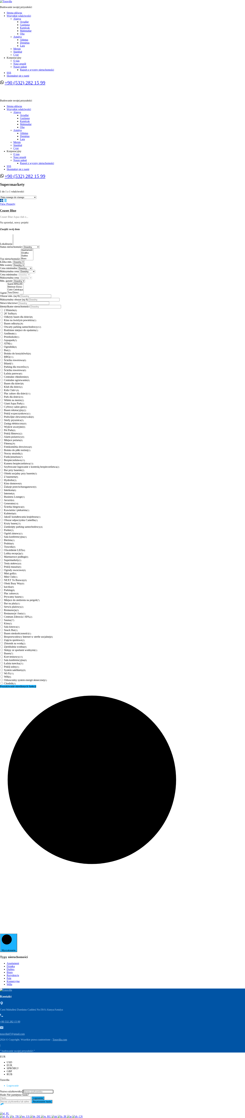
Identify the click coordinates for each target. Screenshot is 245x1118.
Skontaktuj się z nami (18, 75)
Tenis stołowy (12, 563)
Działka (11, 966)
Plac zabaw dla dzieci (17, 393)
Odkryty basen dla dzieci (18, 316)
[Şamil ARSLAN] (15, 284)
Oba (22, 33)
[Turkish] (15, 1116)
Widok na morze (14, 400)
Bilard (8, 363)
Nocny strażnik (13, 453)
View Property (7, 204)
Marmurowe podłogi (16, 556)
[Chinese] (77, 1116)
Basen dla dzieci (14, 383)
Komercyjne (13, 981)
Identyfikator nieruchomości (15, 306)
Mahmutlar (26, 30)
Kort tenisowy (13, 656)
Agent (3, 292)
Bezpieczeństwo (14, 460)
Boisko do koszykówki (17, 353)
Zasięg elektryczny (15, 423)
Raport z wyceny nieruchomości (37, 69)
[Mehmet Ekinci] (15, 287)
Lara (22, 45)
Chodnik (10, 683)
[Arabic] (69, 1116)
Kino (8, 623)
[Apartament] (27, 250)
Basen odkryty (13, 323)
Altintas (24, 39)
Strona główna (14, 12)
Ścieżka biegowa (14, 506)
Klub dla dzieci (13, 386)
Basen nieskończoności (17, 633)
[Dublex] (27, 255)
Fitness (9, 443)
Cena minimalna (9, 268)
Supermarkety (12, 560)
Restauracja (11, 610)
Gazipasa (25, 24)
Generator (11, 503)
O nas (16, 60)
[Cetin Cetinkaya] (15, 289)
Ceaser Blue (8, 210)
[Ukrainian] (55, 1116)
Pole (9, 978)
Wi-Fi (9, 673)
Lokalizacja (6, 243)
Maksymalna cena (10, 271)
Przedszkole (11, 336)
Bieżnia (9, 540)
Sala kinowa (12, 626)
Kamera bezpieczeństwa (18, 463)
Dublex (10, 969)
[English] (25, 1116)
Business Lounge (14, 496)
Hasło (3, 1094)
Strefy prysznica (14, 420)
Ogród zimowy (13, 533)
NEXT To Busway (15, 580)
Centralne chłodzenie (16, 376)
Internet (9, 493)
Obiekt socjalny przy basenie (20, 473)
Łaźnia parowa (13, 373)
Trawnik (9, 546)
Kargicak (25, 27)
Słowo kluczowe (9, 303)
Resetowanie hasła (42, 1101)
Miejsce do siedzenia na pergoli (22, 600)
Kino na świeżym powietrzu (20, 320)
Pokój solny (11, 666)
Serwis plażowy (13, 606)
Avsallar (24, 21)
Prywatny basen (13, 596)
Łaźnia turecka (13, 663)
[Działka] (27, 253)
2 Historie (10, 310)
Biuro (10, 972)
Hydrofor (10, 480)
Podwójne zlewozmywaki (19, 416)
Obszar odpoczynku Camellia (21, 520)
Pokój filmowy (13, 433)
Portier (9, 530)
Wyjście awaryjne (14, 426)
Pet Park (9, 430)
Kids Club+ (11, 390)
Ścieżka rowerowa (15, 360)
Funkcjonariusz (13, 456)
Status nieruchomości (11, 246)
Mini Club (10, 576)
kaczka (9, 586)
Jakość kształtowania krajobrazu (22, 516)
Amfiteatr (10, 333)
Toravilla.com (59, 1039)
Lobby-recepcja (13, 553)
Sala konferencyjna (15, 536)
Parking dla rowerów (16, 366)
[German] (35, 1116)
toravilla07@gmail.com (12, 1034)
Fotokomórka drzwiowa (18, 446)
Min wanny (6, 265)
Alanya (17, 18)
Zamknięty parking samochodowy (23, 526)
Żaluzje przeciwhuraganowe (20, 486)
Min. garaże (6, 280)
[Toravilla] (6, 1)
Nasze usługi (20, 66)
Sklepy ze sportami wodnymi (20, 650)
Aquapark (10, 340)
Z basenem (11, 476)
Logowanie (38, 1098)
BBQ (8, 356)
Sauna (9, 620)
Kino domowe (13, 483)
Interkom (10, 490)
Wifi (7, 676)
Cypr (16, 54)
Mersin (17, 48)
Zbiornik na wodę (14, 643)
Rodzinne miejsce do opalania (21, 330)
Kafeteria (10, 513)
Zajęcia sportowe (14, 640)
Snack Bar (11, 630)
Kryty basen (12, 523)
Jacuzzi (9, 500)
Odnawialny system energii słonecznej (25, 680)
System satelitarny (15, 670)
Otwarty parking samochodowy (22, 326)
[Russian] (46, 1116)
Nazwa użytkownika (11, 1091)
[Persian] (62, 1116)
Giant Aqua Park (14, 403)
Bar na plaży (12, 603)
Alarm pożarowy (14, 436)
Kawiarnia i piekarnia (16, 510)
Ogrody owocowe (15, 570)
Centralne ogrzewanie (17, 380)
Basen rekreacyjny (15, 410)
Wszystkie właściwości (19, 15)
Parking (9, 590)
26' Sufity (10, 313)
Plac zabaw (11, 593)
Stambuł (17, 51)
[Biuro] (27, 258)
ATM (8, 343)
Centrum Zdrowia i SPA (18, 616)
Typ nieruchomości (10, 258)
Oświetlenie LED (14, 550)
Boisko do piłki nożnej (17, 450)
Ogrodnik (10, 346)
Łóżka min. (6, 261)
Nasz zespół (19, 63)
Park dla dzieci (13, 396)
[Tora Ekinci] (15, 292)
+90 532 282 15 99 (10, 1021)
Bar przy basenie (14, 470)
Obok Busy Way (14, 583)
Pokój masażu (12, 566)
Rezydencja (13, 975)
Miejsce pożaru (13, 440)
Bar (7, 350)
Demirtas (25, 42)
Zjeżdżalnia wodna (15, 646)
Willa (9, 984)
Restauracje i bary (14, 613)
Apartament (13, 963)
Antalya (17, 36)
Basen (8, 653)
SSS (9, 72)
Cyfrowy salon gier (15, 406)
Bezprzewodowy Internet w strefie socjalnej (28, 636)
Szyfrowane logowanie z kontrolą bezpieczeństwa (31, 466)
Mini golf (10, 573)
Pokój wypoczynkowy (17, 413)
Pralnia (9, 543)
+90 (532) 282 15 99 (25, 82)
